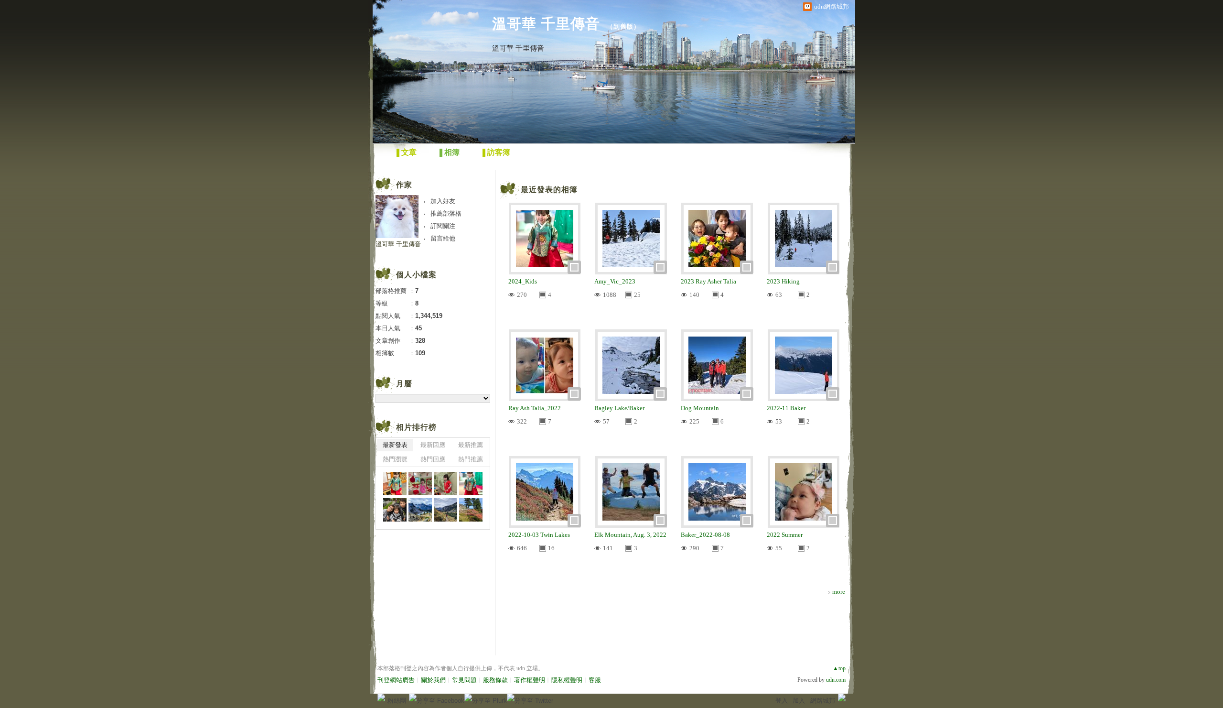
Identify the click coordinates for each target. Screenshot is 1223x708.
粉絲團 (396, 700)
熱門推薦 (470, 459)
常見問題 (464, 680)
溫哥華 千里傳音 (546, 24)
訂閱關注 (442, 225)
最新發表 (395, 444)
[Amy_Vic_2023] (395, 510)
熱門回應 (432, 459)
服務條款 (495, 680)
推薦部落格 (445, 213)
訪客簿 (498, 152)
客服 (595, 680)
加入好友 (442, 201)
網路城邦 (822, 700)
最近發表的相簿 (549, 189)
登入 (781, 700)
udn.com (836, 679)
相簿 (452, 152)
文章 (409, 152)
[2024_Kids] (395, 483)
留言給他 (442, 238)
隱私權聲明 (566, 680)
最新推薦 (470, 444)
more (838, 591)
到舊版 (623, 26)
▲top (839, 668)
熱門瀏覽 (395, 459)
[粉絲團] (381, 697)
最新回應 (432, 444)
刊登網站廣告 (396, 680)
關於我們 (433, 680)
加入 (799, 700)
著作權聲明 (529, 680)
